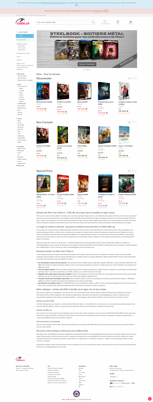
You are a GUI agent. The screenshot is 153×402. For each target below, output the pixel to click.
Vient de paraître (22, 76)
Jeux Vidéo (82, 372)
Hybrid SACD (21, 138)
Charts (18, 56)
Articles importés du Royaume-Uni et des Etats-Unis (25, 66)
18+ (79, 387)
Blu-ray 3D (20, 127)
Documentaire (21, 106)
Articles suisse (21, 63)
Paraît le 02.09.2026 (83, 111)
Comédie (21, 90)
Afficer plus (22, 103)
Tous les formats (21, 39)
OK (76, 5)
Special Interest (22, 108)
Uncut (19, 153)
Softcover (19, 60)
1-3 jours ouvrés (40, 207)
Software (81, 385)
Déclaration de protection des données (53, 3)
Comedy (20, 112)
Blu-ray (20, 123)
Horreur (21, 97)
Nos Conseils (21, 48)
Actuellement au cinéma (23, 53)
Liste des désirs (104, 23)
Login (117, 23)
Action (21, 93)
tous (129, 78)
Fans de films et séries (22, 370)
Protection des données (54, 374)
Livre (19, 133)
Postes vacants (52, 376)
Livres (80, 374)
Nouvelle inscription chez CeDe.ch (57, 380)
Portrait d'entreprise (53, 370)
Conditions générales (53, 372)
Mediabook (21, 150)
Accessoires (82, 380)
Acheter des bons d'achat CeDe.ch (57, 382)
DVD (19, 120)
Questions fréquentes (116, 368)
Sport (19, 110)
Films (21, 36)
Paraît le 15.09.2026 (62, 113)
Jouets (80, 378)
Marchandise (82, 376)
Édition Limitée (22, 148)
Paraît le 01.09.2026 (124, 157)
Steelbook (19, 69)
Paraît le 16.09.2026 (41, 111)
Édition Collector (22, 159)
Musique (20, 114)
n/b (18, 155)
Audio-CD (20, 129)
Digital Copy (21, 136)
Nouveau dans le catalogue (25, 80)
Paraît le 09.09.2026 (62, 160)
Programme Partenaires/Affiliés (56, 378)
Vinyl (19, 131)
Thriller (21, 95)
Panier (130, 23)
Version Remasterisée (21, 162)
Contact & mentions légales (55, 368)
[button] (84, 70)
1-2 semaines (101, 115)
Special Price (21, 50)
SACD (19, 142)
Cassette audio (22, 140)
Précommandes (22, 78)
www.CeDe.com (98, 11)
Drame (21, 88)
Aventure (21, 99)
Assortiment (23, 32)
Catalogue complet (22, 44)
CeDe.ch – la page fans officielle (25, 368)
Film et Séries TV (22, 86)
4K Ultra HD (21, 125)
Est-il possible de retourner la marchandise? (122, 370)
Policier (21, 101)
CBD (80, 382)
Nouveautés (21, 46)
